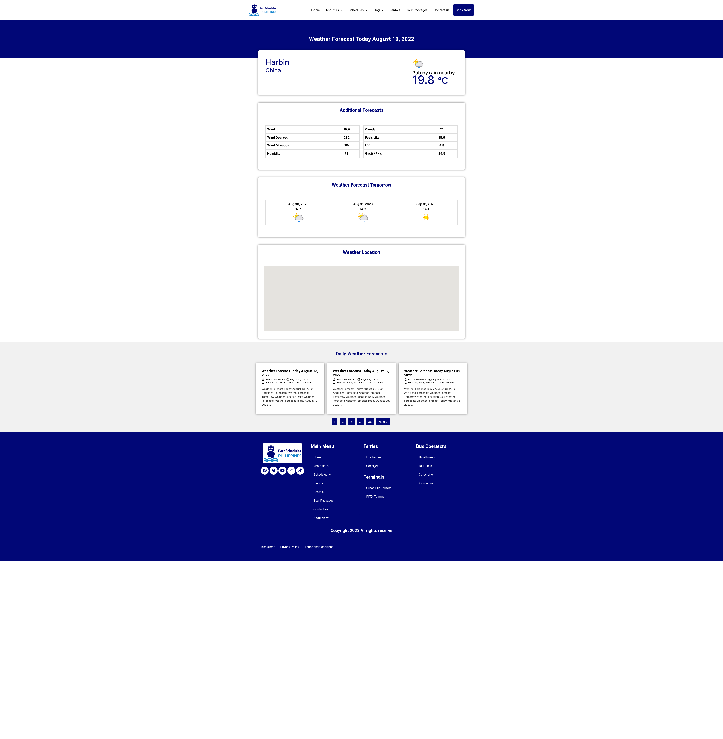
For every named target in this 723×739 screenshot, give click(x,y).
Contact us (442, 10)
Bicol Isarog (427, 457)
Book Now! (463, 10)
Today (279, 382)
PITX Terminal (375, 496)
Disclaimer (268, 547)
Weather (287, 382)
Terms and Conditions (319, 547)
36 (370, 422)
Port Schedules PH (275, 379)
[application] (341, 10)
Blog (376, 10)
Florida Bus (426, 483)
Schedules (356, 10)
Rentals (395, 10)
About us (332, 10)
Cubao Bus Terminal (379, 488)
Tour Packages (417, 10)
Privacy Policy (289, 547)
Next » (383, 422)
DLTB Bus (425, 466)
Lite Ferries (373, 457)
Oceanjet (372, 466)
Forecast (270, 382)
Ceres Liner (426, 474)
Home (315, 10)
